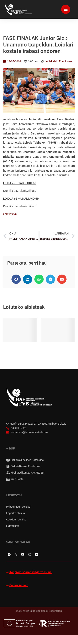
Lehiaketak (51, 61)
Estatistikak (10, 214)
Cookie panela (18, 585)
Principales (65, 61)
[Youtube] (23, 554)
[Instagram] (30, 554)
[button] (16, 279)
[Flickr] (37, 554)
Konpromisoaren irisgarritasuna (30, 572)
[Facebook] (9, 554)
